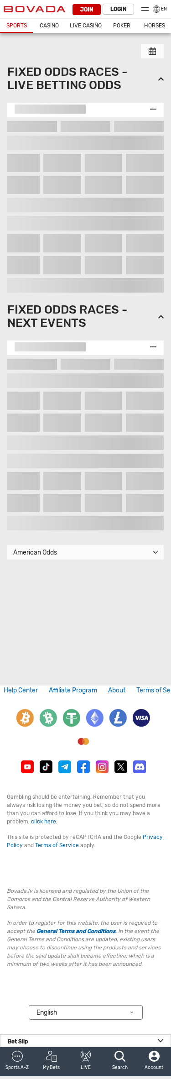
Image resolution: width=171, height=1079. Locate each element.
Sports (16, 25)
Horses (154, 25)
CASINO (49, 25)
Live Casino (86, 25)
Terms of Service (57, 845)
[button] (17, 1061)
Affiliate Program (73, 690)
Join (86, 9)
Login (118, 9)
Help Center (21, 690)
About (116, 690)
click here (43, 821)
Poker (121, 25)
